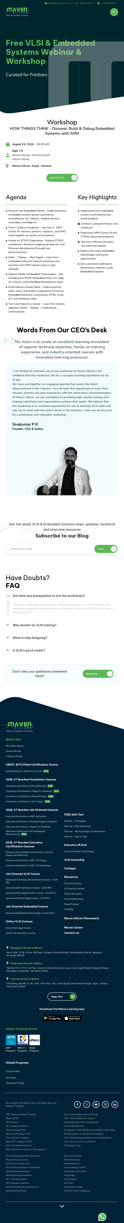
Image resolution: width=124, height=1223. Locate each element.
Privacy (9, 1106)
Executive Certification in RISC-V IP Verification (28, 865)
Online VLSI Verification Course (20, 933)
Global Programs (17, 1062)
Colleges (70, 868)
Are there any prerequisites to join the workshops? (49, 596)
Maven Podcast (71, 904)
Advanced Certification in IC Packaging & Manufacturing (25, 832)
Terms (21, 1106)
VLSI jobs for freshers (74, 888)
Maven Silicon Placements (81, 918)
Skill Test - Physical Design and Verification (84, 831)
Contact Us (71, 932)
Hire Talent (11, 1078)
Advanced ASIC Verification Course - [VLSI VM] (28, 888)
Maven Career (73, 927)
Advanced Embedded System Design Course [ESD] (30, 913)
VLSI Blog (68, 909)
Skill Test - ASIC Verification (77, 826)
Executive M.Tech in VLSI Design (79, 851)
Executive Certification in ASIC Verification (26, 816)
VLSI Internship (74, 859)
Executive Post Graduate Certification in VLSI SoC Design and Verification (29, 853)
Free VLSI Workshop (73, 899)
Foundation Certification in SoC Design (28, 801)
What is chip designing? (30, 638)
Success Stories (13, 751)
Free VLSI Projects (73, 894)
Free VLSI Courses (72, 883)
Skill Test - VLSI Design (75, 821)
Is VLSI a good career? (29, 650)
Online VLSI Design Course (18, 928)
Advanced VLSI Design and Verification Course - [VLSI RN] (31, 881)
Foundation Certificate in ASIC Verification (29, 786)
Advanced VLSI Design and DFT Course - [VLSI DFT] (31, 893)
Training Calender (14, 756)
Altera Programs (34, 1049)
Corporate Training (15, 1083)
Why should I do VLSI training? (35, 625)
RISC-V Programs (22, 1049)
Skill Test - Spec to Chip (75, 836)
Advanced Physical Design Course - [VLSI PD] (28, 898)
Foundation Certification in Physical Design (29, 796)
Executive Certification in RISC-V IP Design (26, 860)
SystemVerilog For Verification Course (27, 771)
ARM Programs (10, 1049)
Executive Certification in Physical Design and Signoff (31, 821)
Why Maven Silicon (15, 746)
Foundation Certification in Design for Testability (32, 791)
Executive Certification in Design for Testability (28, 827)
